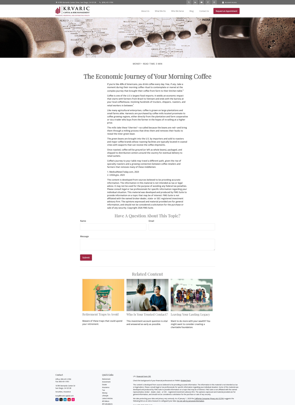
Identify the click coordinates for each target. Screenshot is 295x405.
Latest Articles (107, 398)
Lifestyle (105, 396)
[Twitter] (189, 2)
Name (83, 220)
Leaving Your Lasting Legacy (190, 314)
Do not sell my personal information (190, 401)
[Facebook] (208, 2)
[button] (145, 11)
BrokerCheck (186, 380)
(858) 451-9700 (107, 2)
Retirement (106, 379)
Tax (103, 390)
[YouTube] (201, 2)
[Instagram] (73, 399)
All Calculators (107, 404)
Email (151, 220)
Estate (104, 384)
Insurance (105, 387)
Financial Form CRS (143, 376)
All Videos (105, 401)
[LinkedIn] (195, 2)
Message (84, 236)
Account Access (231, 2)
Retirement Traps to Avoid (100, 314)
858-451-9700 (66, 379)
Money (104, 393)
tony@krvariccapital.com (64, 396)
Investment (106, 382)
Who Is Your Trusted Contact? (147, 314)
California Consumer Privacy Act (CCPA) (209, 398)
